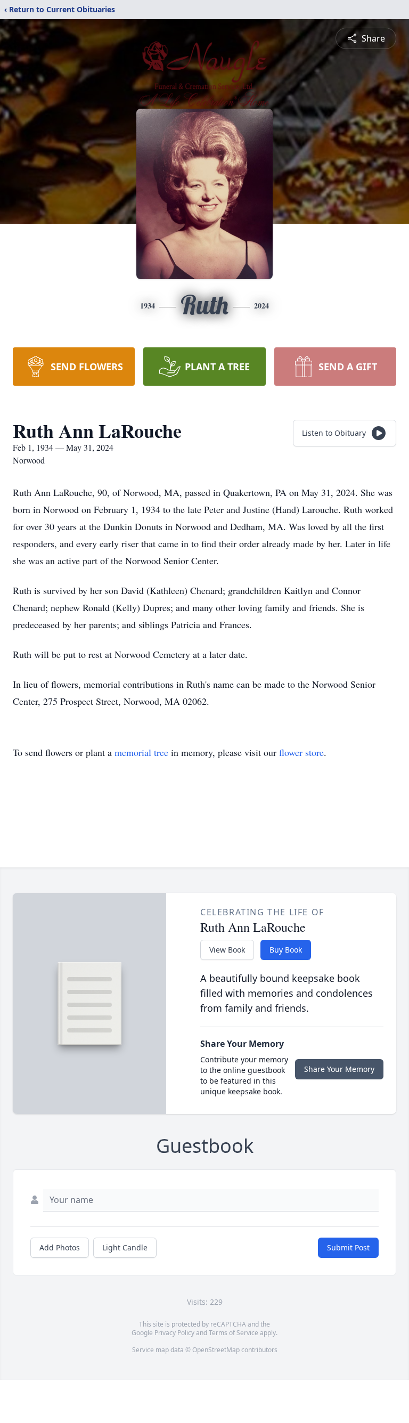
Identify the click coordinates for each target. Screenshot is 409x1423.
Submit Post (348, 1247)
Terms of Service (233, 1332)
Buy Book (285, 950)
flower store (301, 752)
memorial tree (141, 752)
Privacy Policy (174, 1332)
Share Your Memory (339, 1069)
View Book (227, 950)
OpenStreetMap (216, 1349)
